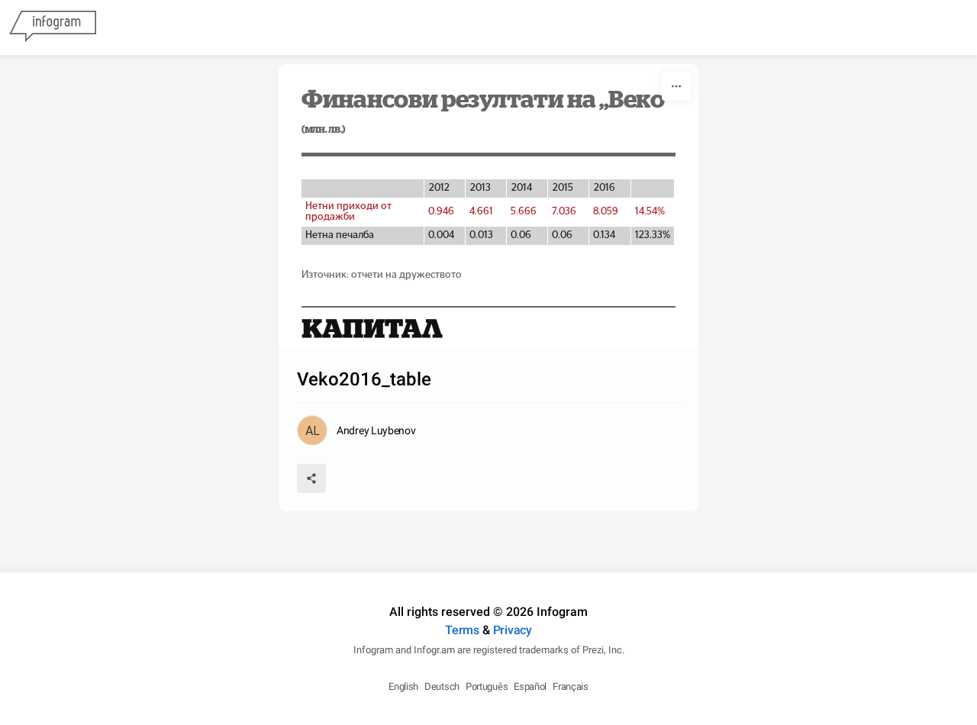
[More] (676, 86)
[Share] (311, 478)
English (403, 686)
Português (487, 686)
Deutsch (441, 686)
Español (530, 686)
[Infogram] (52, 27)
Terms (462, 630)
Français (570, 686)
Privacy (512, 630)
